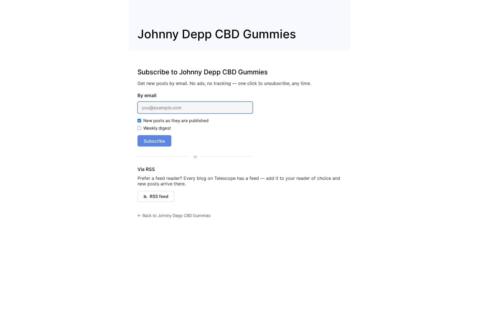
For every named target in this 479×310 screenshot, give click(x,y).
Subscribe (154, 141)
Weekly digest (157, 128)
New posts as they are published (175, 120)
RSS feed (159, 196)
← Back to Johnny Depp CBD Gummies (174, 215)
